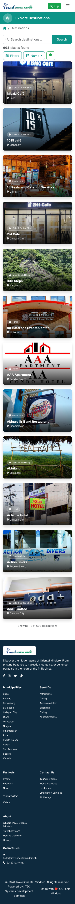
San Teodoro (10, 749)
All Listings (45, 797)
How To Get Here (12, 835)
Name (35, 56)
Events (6, 778)
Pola (5, 735)
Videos (6, 802)
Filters (14, 56)
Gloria (6, 716)
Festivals (8, 783)
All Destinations (48, 716)
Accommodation (48, 703)
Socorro (7, 753)
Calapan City (10, 712)
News (6, 788)
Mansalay (8, 721)
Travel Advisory (11, 830)
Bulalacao (8, 707)
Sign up (54, 6)
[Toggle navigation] (68, 6)
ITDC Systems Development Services (19, 891)
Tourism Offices (48, 778)
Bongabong (9, 703)
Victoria (7, 758)
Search (62, 39)
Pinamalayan (10, 730)
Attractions (46, 693)
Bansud (7, 698)
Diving (43, 712)
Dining (43, 698)
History (7, 840)
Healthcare (46, 788)
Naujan (7, 726)
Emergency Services (51, 792)
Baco (6, 693)
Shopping (45, 707)
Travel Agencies (48, 783)
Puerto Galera (10, 739)
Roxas (6, 744)
